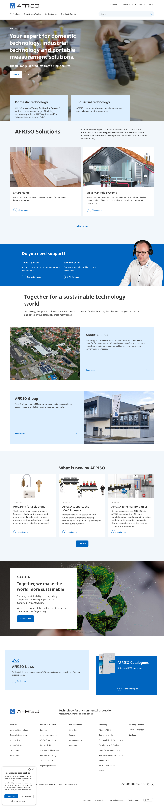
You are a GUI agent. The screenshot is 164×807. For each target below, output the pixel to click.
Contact (142, 4)
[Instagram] (123, 784)
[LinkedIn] (138, 784)
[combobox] (29, 769)
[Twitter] (147, 784)
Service (72, 735)
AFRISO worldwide (107, 765)
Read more (23, 532)
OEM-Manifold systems (102, 192)
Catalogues (14, 750)
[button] (18, 801)
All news (82, 544)
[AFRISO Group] (119, 417)
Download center (129, 4)
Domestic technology (19, 735)
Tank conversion (46, 760)
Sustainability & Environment (111, 740)
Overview (43, 730)
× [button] (32, 769)
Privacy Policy (99, 800)
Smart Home (21, 192)
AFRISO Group (26, 398)
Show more (23, 210)
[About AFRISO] (45, 353)
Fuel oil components (48, 735)
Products (32, 74)
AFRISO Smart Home (48, 740)
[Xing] (152, 784)
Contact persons (34, 277)
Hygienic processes (47, 765)
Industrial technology (19, 730)
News (101, 770)
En (150, 4)
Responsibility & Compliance (111, 755)
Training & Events (136, 724)
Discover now (25, 618)
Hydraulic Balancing (47, 755)
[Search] (151, 13)
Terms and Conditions (116, 800)
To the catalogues (130, 688)
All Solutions (82, 226)
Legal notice (86, 800)
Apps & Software (17, 745)
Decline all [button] (26, 796)
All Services (74, 277)
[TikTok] (142, 784)
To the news (22, 681)
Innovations (15, 755)
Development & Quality (109, 745)
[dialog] (19, 786)
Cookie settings (133, 800)
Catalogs (73, 745)
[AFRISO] (24, 6)
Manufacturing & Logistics (110, 750)
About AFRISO (97, 335)
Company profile (106, 735)
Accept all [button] (11, 796)
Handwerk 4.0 (45, 745)
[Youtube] (133, 784)
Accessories (15, 740)
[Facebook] (128, 784)
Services (16, 74)
